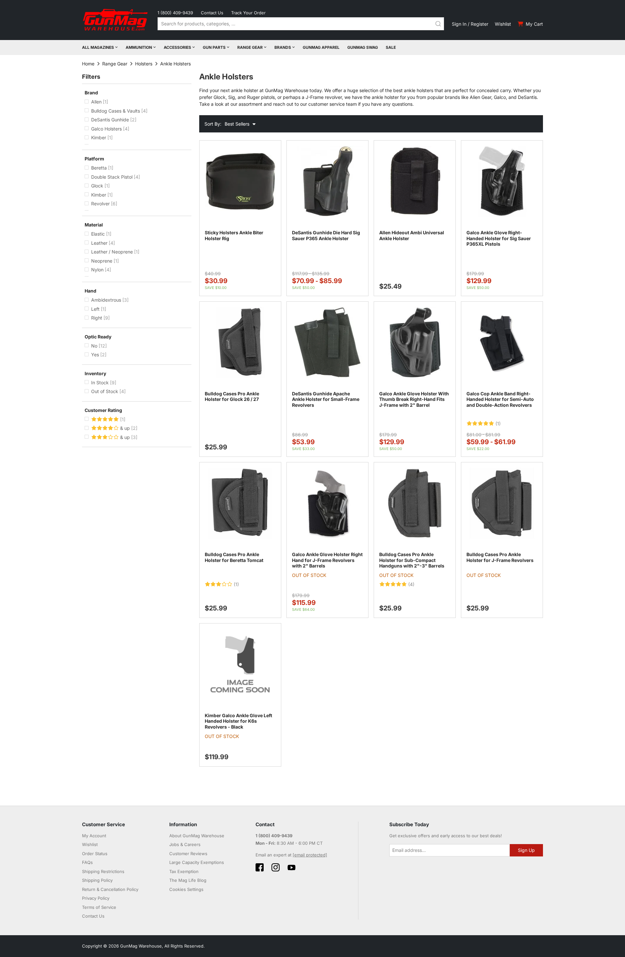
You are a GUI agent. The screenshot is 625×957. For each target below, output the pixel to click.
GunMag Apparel (321, 47)
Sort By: (212, 124)
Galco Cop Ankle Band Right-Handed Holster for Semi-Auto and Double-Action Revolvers (500, 399)
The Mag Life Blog (187, 880)
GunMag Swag (362, 47)
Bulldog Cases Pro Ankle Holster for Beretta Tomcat (234, 557)
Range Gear (250, 47)
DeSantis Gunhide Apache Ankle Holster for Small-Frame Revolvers (325, 399)
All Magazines (98, 47)
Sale (391, 47)
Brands (282, 47)
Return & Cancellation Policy (110, 889)
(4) (411, 584)
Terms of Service (99, 907)
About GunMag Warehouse (196, 835)
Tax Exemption (184, 871)
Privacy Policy (95, 898)
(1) (498, 423)
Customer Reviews (188, 853)
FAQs (87, 862)
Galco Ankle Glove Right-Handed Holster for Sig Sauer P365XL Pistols (498, 238)
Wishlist (503, 24)
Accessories (177, 47)
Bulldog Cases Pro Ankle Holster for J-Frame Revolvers (500, 557)
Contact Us (212, 12)
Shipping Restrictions (103, 871)
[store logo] (116, 20)
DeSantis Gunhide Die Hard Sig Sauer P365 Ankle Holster (326, 235)
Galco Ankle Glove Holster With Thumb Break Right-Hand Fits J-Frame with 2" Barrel (414, 399)
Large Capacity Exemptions (196, 862)
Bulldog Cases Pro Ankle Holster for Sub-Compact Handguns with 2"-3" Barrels (411, 560)
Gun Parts (214, 47)
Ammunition (139, 47)
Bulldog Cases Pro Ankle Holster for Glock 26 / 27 (232, 396)
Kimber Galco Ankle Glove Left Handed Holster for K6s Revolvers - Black (238, 721)
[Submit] (438, 24)
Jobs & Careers (185, 844)
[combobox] (301, 23)
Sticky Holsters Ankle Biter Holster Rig (234, 235)
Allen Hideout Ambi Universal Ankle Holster (411, 235)
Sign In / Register (470, 24)
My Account (94, 835)
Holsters (143, 63)
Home (88, 63)
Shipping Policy (97, 880)
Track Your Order (248, 12)
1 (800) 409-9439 (175, 12)
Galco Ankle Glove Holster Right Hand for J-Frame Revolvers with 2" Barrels (327, 560)
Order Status (94, 853)
